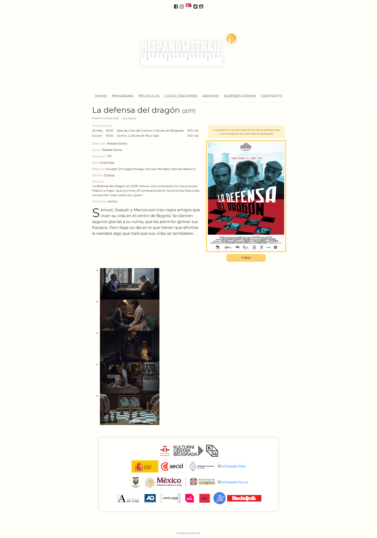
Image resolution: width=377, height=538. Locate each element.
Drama (109, 175)
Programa (123, 96)
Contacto (271, 96)
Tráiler (246, 258)
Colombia (107, 162)
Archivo (210, 96)
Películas (148, 96)
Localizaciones (181, 96)
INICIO (101, 96)
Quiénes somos (240, 96)
